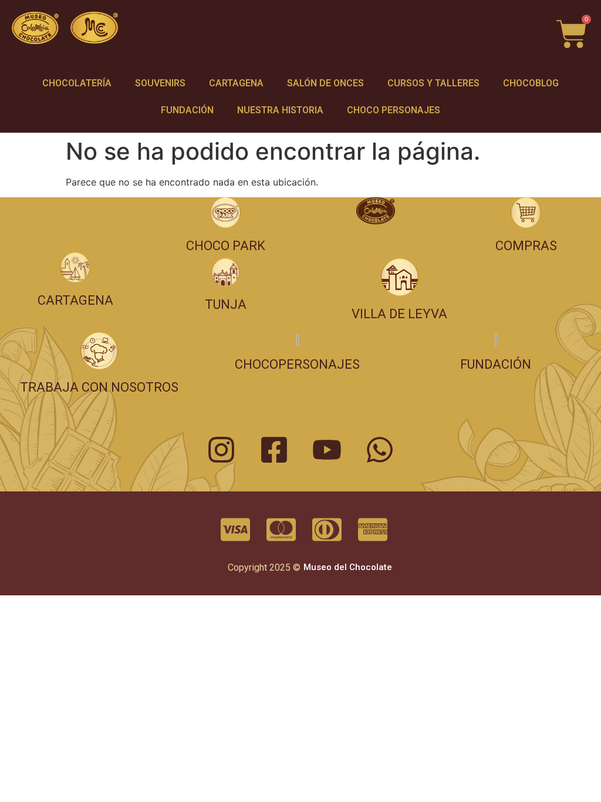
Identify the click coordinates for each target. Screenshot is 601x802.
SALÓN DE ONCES (325, 83)
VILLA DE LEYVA (399, 313)
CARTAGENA (236, 83)
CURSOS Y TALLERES (433, 83)
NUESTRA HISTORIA (280, 110)
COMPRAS (526, 245)
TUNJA (226, 304)
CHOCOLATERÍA (77, 83)
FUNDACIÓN (187, 110)
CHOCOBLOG (531, 83)
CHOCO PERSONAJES (393, 110)
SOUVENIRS (160, 83)
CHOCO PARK (225, 245)
